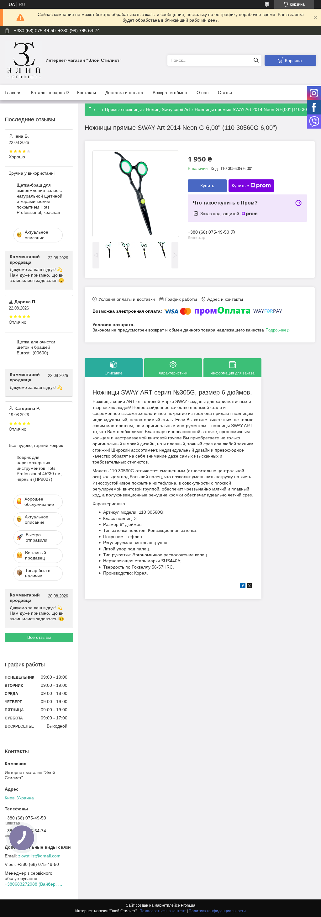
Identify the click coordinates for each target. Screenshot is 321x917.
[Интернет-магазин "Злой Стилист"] (23, 59)
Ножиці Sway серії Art (168, 109)
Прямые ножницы (123, 109)
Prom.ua (188, 905)
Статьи (225, 92)
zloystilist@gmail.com (39, 855)
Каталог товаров (48, 92)
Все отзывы (39, 637)
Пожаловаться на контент (162, 911)
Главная (13, 92)
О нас (202, 92)
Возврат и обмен (170, 92)
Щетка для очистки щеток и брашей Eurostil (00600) (36, 347)
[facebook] (242, 586)
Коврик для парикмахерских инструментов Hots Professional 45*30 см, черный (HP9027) (39, 468)
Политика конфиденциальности (217, 911)
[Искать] (255, 60)
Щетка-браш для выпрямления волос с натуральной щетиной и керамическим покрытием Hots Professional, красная (39, 199)
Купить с (240, 185)
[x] (249, 586)
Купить (207, 185)
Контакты (86, 92)
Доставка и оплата (124, 92)
